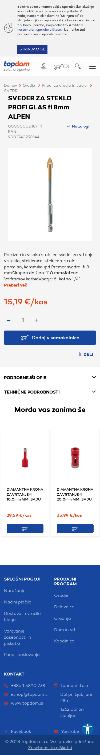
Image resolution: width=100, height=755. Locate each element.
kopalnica (64, 641)
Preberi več (15, 285)
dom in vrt (65, 630)
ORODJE (29, 85)
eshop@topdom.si (30, 694)
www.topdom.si (27, 703)
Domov (10, 85)
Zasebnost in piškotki (50, 747)
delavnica (64, 607)
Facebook (21, 731)
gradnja (62, 618)
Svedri (11, 91)
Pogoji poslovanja (22, 654)
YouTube (70, 731)
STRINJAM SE (32, 49)
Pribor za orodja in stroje (64, 85)
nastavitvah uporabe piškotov (39, 29)
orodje (61, 595)
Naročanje (14, 590)
